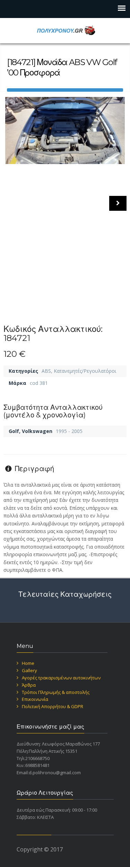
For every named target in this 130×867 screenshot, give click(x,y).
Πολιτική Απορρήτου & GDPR (52, 706)
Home (28, 663)
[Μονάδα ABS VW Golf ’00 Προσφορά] (65, 130)
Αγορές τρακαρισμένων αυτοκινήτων (61, 678)
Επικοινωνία (35, 699)
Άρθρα (29, 685)
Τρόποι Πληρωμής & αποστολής (55, 692)
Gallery (29, 670)
